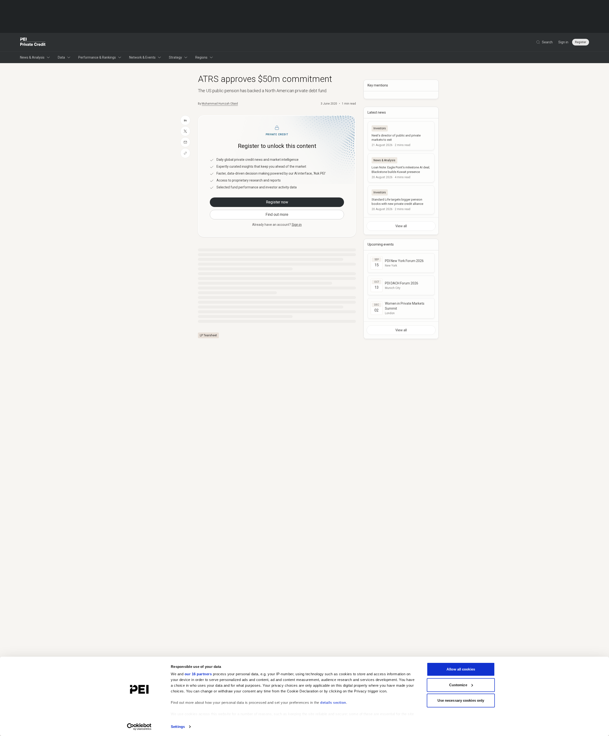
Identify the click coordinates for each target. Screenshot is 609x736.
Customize (458, 685)
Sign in (563, 42)
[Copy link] (185, 153)
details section (333, 703)
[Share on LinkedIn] (185, 120)
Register (580, 42)
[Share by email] (185, 142)
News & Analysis (32, 57)
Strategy (175, 57)
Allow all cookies (461, 669)
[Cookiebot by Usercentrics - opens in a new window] (139, 726)
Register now (277, 202)
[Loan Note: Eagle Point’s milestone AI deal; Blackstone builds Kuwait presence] (401, 167)
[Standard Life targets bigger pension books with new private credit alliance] (401, 200)
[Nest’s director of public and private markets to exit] (401, 135)
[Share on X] (185, 131)
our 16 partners (198, 674)
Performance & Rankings (97, 57)
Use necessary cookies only (460, 700)
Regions (201, 57)
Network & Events (142, 57)
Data (61, 57)
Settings (178, 727)
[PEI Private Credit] (33, 42)
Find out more (276, 214)
